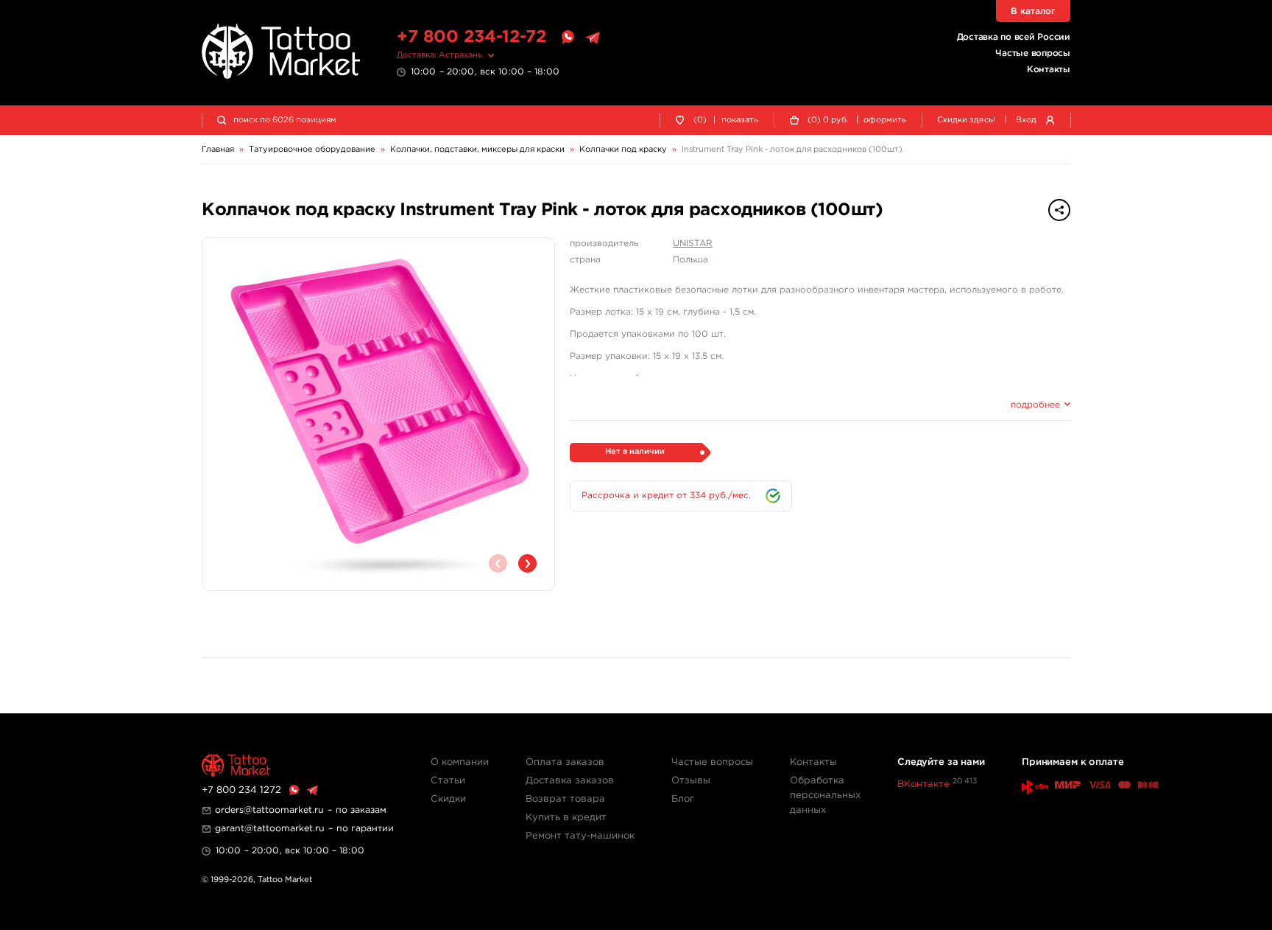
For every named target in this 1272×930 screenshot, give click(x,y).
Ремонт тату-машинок (580, 836)
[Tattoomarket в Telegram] (592, 37)
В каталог (1033, 11)
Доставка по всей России (1013, 37)
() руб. (828, 120)
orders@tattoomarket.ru (269, 810)
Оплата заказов (565, 762)
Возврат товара (565, 799)
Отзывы (690, 781)
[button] (527, 563)
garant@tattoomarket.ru (270, 829)
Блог (682, 799)
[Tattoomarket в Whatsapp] (567, 37)
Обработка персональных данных (825, 795)
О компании (460, 762)
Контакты (1048, 70)
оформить (884, 120)
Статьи (448, 781)
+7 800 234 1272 (241, 790)
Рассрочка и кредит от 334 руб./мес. (666, 496)
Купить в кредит (566, 818)
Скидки (448, 799)
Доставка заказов (570, 781)
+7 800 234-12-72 (471, 37)
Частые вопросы (1032, 53)
